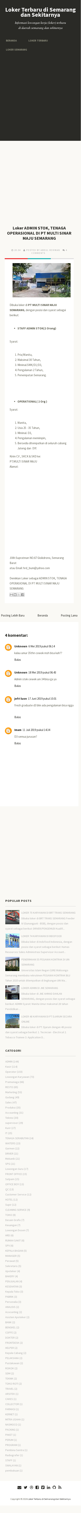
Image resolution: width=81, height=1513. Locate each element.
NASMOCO (11, 1424)
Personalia (11, 1302)
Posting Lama (69, 615)
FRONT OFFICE (13, 1174)
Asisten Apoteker (15, 1317)
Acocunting (11, 1312)
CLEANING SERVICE (15, 1210)
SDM (7, 1373)
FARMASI (10, 1409)
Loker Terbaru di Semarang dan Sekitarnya (40, 12)
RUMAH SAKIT (13, 1240)
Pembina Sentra (14, 1450)
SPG (7, 1164)
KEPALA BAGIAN (14, 1250)
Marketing (11, 1092)
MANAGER (11, 1256)
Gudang (9, 1097)
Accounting (11, 1112)
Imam (17, 730)
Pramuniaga (12, 1082)
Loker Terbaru (37, 40)
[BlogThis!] (15, 595)
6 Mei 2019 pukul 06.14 (41, 646)
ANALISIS (10, 1307)
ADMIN (9, 1061)
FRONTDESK (12, 1342)
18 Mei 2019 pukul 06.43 (42, 672)
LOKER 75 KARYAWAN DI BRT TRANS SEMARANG (48, 912)
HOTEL (9, 1199)
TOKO (8, 1215)
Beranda (11, 40)
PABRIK (9, 1296)
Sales (8, 1102)
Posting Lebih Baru (13, 615)
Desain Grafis (13, 1220)
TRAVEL (9, 1388)
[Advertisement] (40, 96)
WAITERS (10, 1143)
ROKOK (9, 1368)
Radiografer (12, 1455)
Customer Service (15, 1194)
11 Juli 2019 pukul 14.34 (36, 730)
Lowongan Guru (14, 1169)
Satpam (9, 1179)
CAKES (9, 1399)
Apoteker (10, 1271)
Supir (8, 1204)
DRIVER (9, 1153)
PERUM (9, 1440)
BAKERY (9, 1276)
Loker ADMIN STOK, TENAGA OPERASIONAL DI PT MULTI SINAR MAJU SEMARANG (39, 233)
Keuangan (11, 1225)
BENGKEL (10, 1327)
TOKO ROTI (11, 1383)
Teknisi (9, 1118)
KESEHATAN (11, 1286)
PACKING (10, 1429)
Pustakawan (12, 1363)
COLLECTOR (12, 1404)
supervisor (11, 1123)
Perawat (10, 1261)
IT (6, 1133)
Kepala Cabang (14, 1353)
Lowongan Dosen (15, 1230)
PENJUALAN (12, 1281)
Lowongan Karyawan (17, 1077)
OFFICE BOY (12, 1184)
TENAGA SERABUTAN (17, 1138)
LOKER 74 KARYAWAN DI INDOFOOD (41, 936)
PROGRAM (11, 1445)
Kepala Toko (12, 1291)
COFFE (9, 1332)
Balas (17, 660)
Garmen (10, 1148)
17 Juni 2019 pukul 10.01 (42, 698)
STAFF (8, 1460)
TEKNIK (9, 1378)
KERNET (9, 1414)
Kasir (8, 1066)
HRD (7, 1235)
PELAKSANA (12, 1358)
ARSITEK (10, 1394)
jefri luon (20, 698)
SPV (7, 1245)
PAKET (9, 1435)
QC (7, 1189)
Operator (10, 1071)
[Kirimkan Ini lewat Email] (11, 595)
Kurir (8, 1128)
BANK (8, 1322)
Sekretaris (11, 1266)
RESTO (9, 1087)
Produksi (10, 1107)
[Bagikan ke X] (19, 595)
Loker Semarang (15, 49)
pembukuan (12, 1470)
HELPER (9, 1348)
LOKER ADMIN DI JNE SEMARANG (39, 988)
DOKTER (10, 1337)
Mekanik (10, 1158)
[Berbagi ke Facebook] (23, 595)
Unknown (20, 646)
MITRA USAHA (13, 1419)
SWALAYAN (11, 1465)
